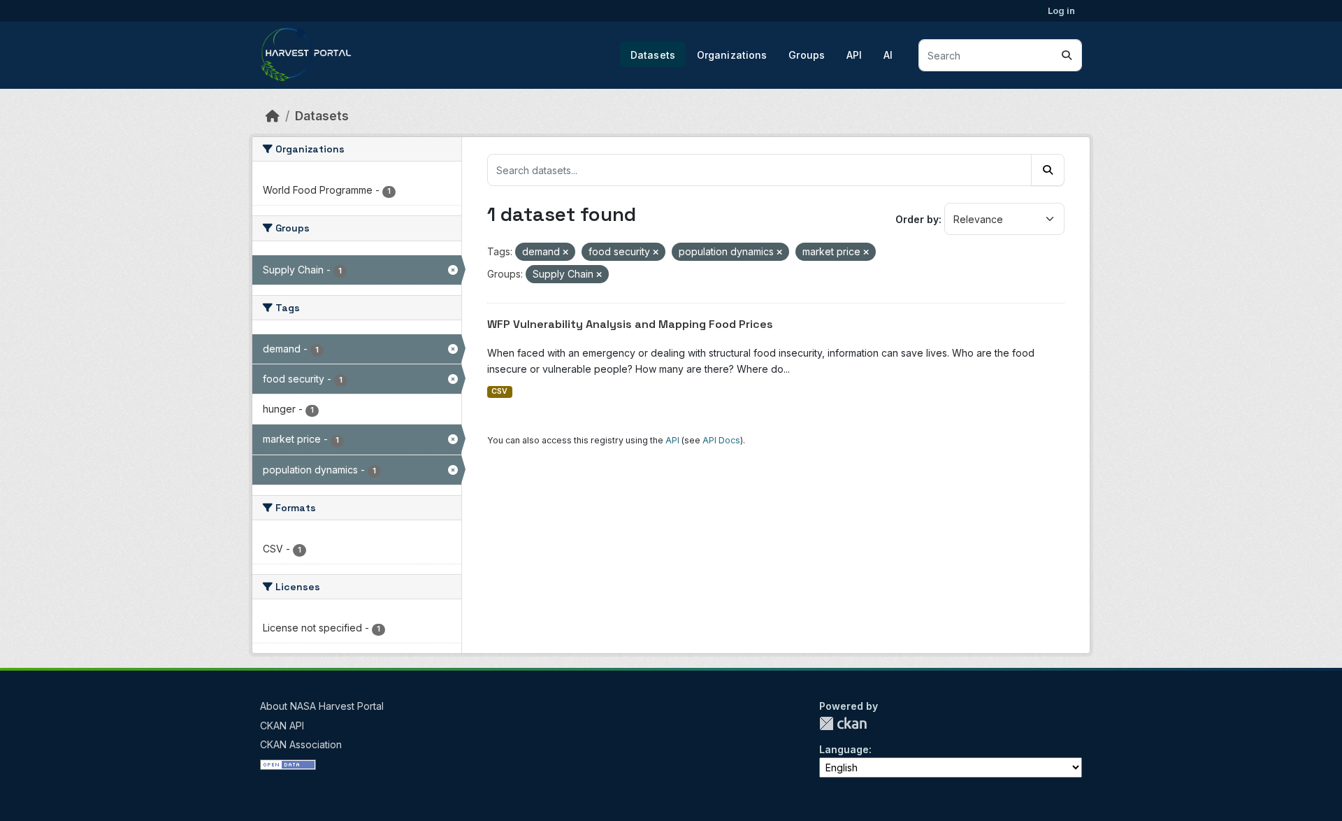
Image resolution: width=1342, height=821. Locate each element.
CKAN (843, 723)
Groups (806, 55)
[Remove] (565, 252)
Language (844, 749)
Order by (917, 219)
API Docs (721, 440)
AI (888, 55)
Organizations (732, 55)
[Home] (273, 115)
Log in (1061, 10)
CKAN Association (301, 744)
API (854, 55)
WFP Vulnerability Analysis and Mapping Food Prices (630, 324)
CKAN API (282, 725)
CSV (499, 391)
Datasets (652, 55)
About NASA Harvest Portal (322, 706)
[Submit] (1067, 55)
